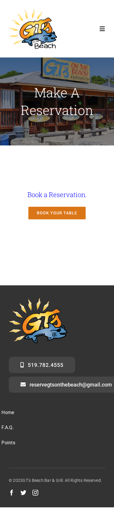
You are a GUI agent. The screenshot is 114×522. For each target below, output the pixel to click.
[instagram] (35, 493)
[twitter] (23, 493)
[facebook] (12, 493)
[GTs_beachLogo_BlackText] (33, 11)
